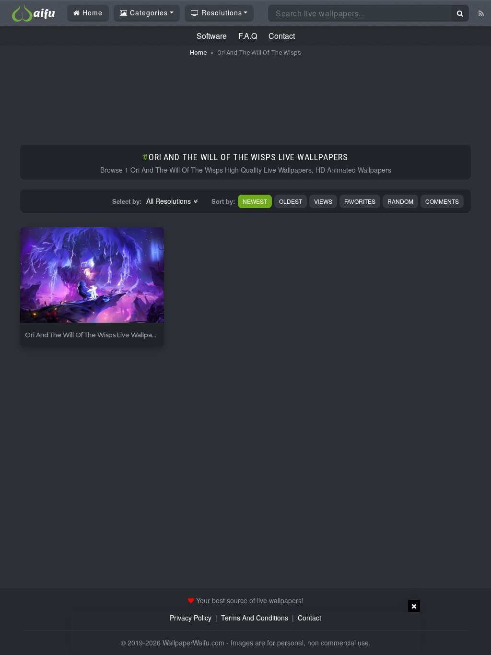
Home (91, 12)
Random (400, 201)
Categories (148, 12)
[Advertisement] (245, 95)
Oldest (290, 201)
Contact (282, 35)
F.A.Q (247, 35)
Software (212, 35)
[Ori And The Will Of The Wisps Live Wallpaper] (92, 275)
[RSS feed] (481, 13)
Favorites (359, 201)
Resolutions (220, 12)
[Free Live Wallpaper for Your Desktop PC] (33, 12)
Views (323, 201)
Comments (442, 201)
